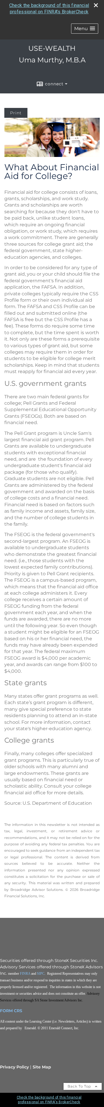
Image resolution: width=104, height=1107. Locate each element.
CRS (18, 1010)
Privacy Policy (14, 1067)
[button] (84, 28)
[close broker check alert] (96, 5)
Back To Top (80, 1086)
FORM (6, 1010)
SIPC (40, 974)
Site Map (42, 1067)
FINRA (25, 974)
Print (16, 112)
